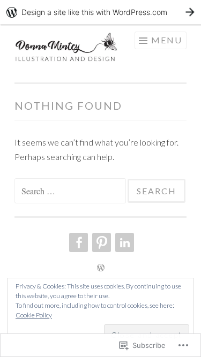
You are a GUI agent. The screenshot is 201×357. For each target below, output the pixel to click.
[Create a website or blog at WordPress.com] (101, 268)
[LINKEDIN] (123, 242)
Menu (166, 40)
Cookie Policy (34, 315)
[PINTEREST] (100, 242)
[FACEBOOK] (77, 242)
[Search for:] (71, 191)
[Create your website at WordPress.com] (100, 12)
